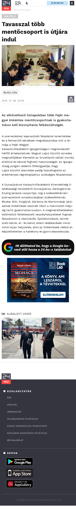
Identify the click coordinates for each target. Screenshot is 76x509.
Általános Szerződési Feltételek (27, 433)
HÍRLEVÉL (12, 404)
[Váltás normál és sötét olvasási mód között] (27, 3)
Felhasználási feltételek (22, 419)
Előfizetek (57, 3)
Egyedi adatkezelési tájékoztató (27, 426)
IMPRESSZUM (14, 412)
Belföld (10, 16)
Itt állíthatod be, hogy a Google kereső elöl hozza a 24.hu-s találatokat (42, 247)
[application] (38, 338)
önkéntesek (23, 9)
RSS (9, 397)
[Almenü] (18, 3)
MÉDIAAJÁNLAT (15, 440)
